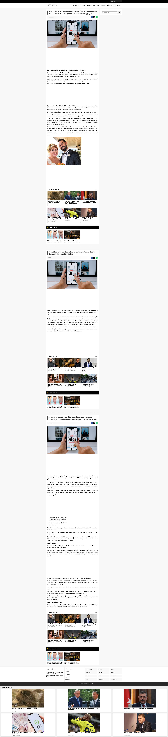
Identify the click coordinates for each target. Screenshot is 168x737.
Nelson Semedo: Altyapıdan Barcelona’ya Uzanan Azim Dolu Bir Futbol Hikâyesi (71, 242)
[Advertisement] (72, 59)
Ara (119, 12)
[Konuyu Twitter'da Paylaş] (94, 17)
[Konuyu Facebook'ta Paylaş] (92, 17)
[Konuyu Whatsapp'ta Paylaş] (97, 17)
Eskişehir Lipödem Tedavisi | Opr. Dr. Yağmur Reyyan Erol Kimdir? (55, 241)
